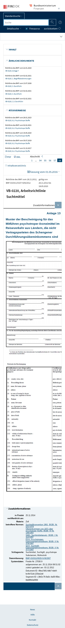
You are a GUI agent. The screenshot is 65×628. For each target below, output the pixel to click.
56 (50, 160)
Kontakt (32, 619)
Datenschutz (32, 625)
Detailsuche (13, 28)
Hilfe (33, 614)
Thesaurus (34, 28)
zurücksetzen (51, 28)
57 (55, 160)
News (32, 609)
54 (40, 160)
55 (45, 160)
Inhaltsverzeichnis (16, 165)
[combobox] (26, 22)
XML (18, 156)
